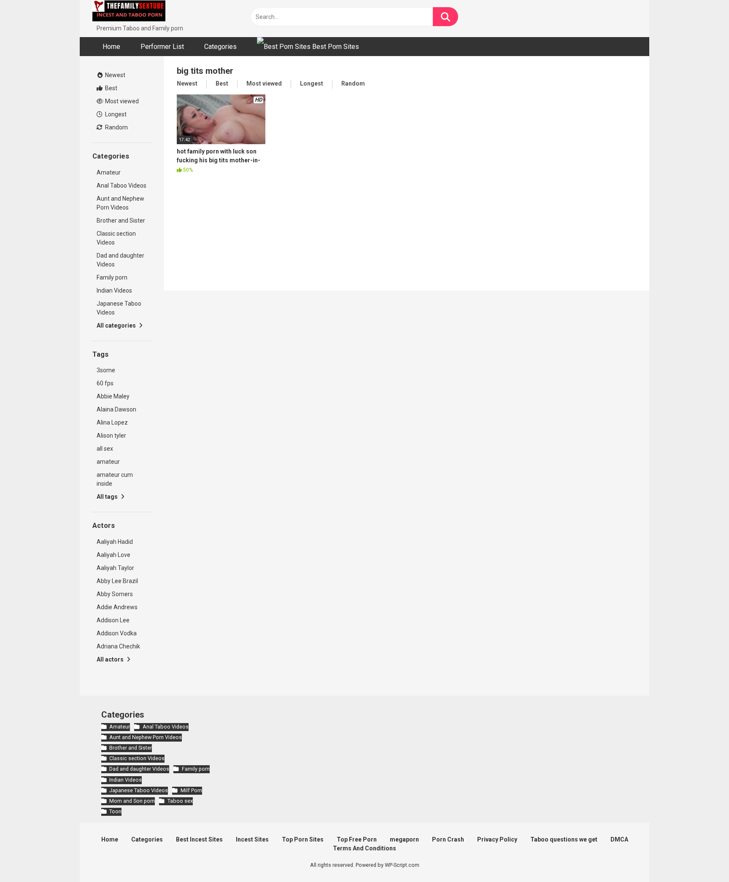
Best (110, 88)
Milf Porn (191, 790)
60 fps (105, 383)
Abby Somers (115, 594)
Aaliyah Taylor (115, 568)
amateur (108, 461)
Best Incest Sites (199, 839)
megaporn (404, 839)
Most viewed (121, 101)
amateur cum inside (115, 479)
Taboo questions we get (563, 839)
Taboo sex (179, 801)
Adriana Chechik (118, 646)
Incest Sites (252, 839)
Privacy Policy (497, 839)
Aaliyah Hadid (115, 541)
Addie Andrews (117, 607)
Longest (115, 114)
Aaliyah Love (113, 554)
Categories (220, 47)
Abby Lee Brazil (117, 581)
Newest (114, 75)
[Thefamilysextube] (128, 12)
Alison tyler (111, 435)
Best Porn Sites (334, 47)
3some (106, 370)
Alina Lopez (112, 422)
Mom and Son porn (132, 801)
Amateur (109, 172)
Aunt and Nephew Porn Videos (120, 203)
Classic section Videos (116, 238)
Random (116, 127)
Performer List (162, 47)
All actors (111, 659)
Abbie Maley (113, 396)
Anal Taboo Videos (121, 185)
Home (111, 47)
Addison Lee (113, 620)
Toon (115, 811)
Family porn (112, 277)
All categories (117, 325)
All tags (108, 496)
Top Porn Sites (303, 839)
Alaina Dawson (116, 409)
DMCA (619, 839)
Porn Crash (448, 839)
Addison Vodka (117, 633)
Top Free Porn (357, 839)
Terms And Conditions (364, 848)
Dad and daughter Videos (120, 260)
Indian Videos (114, 290)
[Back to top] (700, 856)
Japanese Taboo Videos (119, 308)
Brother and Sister (121, 220)
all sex (105, 448)
